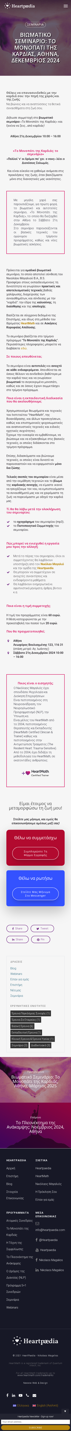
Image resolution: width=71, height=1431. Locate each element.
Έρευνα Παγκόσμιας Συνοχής (31, 1013)
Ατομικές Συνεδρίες (19, 1220)
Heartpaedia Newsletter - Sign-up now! (36, 1416)
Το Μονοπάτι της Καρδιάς (17, 1232)
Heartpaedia (45, 568)
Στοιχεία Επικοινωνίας (15, 1195)
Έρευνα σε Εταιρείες (26, 1019)
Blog (13, 968)
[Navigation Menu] (66, 6)
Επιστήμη (16, 985)
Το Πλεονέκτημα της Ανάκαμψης (19, 1260)
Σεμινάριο (19, 1045)
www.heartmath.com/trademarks (35, 1375)
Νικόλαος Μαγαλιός (49, 1184)
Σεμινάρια (35, 24)
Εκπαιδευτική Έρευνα (26, 1032)
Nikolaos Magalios (51, 1260)
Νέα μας (15, 990)
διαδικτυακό (40, 1045)
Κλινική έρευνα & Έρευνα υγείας (33, 1038)
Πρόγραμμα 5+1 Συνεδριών (16, 1289)
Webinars (16, 974)
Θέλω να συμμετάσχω (35, 838)
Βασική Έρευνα (22, 1026)
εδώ (24, 348)
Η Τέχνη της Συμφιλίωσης (14, 1246)
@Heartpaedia (48, 1240)
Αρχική (10, 1168)
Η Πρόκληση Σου (46, 1192)
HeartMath (42, 1176)
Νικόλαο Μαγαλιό (52, 564)
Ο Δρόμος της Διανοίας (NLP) (16, 1274)
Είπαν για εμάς (19, 979)
